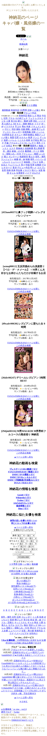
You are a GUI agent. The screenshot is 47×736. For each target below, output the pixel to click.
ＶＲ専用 (13, 564)
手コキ (18, 126)
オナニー (18, 135)
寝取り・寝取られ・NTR (17, 628)
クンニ (36, 137)
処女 (32, 620)
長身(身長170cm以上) (23, 594)
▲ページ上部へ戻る (23, 457)
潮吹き (31, 124)
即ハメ (33, 167)
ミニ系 (35, 617)
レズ (34, 115)
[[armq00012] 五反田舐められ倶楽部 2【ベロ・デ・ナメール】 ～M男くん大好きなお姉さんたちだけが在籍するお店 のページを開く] (23, 261)
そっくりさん (20, 622)
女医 (40, 170)
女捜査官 (20, 173)
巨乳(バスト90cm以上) (23, 589)
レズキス (39, 118)
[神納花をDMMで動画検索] (21, 103)
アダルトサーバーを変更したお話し (27, 650)
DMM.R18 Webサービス (22, 720)
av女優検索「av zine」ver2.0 (14, 709)
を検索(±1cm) (23, 520)
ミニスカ (21, 140)
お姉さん (8, 124)
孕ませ (33, 628)
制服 (28, 159)
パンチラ (32, 143)
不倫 (6, 143)
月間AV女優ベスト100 (23, 571)
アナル (11, 118)
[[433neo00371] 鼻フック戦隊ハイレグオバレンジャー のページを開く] (23, 207)
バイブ (28, 173)
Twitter (16, 712)
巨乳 (6, 118)
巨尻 (17, 137)
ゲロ (44, 165)
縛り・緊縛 (23, 121)
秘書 (16, 159)
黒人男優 (38, 148)
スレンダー (16, 132)
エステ (12, 148)
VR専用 (23, 110)
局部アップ (40, 135)
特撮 (28, 165)
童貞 (15, 167)
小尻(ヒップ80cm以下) (23, 597)
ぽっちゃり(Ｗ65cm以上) (23, 600)
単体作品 (15, 110)
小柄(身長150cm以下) (23, 592)
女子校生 (35, 140)
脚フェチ (19, 620)
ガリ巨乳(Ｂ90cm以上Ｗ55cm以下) (23, 602)
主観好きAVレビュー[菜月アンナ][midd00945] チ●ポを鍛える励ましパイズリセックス (23, 655)
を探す (23, 497)
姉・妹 (22, 159)
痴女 (30, 115)
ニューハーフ (17, 162)
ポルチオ (36, 173)
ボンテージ (14, 157)
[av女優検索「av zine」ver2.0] (23, 2)
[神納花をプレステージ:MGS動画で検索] (26, 103)
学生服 (19, 170)
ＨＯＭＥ (23, 701)
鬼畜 (12, 137)
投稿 (9, 170)
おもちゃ (23, 137)
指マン (35, 170)
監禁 (32, 165)
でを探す (23, 472)
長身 (13, 170)
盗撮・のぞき (18, 151)
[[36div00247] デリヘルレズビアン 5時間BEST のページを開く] (23, 372)
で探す (23, 469)
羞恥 (18, 129)
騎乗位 (31, 135)
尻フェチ (41, 129)
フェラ (31, 118)
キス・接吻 (22, 124)
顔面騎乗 (29, 148)
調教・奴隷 (31, 129)
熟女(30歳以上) (23, 583)
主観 (29, 110)
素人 (6, 157)
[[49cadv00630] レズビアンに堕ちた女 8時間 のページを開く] (23, 318)
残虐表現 (24, 157)
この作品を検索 (23, 234)
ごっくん (40, 132)
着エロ (31, 157)
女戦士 (9, 146)
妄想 (4, 170)
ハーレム (12, 140)
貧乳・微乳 (40, 157)
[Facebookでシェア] (28, 36)
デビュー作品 (30, 113)
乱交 (12, 135)
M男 (31, 121)
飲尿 (30, 137)
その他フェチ (21, 118)
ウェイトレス (14, 165)
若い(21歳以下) (23, 581)
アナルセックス (16, 143)
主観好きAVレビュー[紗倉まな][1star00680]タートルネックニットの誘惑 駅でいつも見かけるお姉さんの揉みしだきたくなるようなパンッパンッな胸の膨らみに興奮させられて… (23, 666)
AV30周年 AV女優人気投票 (23, 574)
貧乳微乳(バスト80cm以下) (23, 586)
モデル (11, 625)
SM (14, 124)
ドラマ (37, 124)
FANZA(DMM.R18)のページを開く (23, 231)
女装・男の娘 (27, 631)
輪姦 (41, 146)
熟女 (39, 115)
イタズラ (27, 170)
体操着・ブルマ (31, 162)
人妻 (8, 121)
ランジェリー (7, 159)
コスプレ (41, 167)
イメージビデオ (21, 633)
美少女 (14, 121)
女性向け (33, 633)
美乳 (38, 143)
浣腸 (23, 129)
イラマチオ (9, 126)
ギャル (12, 173)
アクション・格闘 (30, 154)
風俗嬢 (35, 564)
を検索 (23, 523)
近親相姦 (26, 132)
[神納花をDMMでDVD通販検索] (23, 103)
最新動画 (6, 110)
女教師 (38, 165)
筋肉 (12, 620)
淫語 (13, 129)
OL (25, 143)
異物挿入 (20, 148)
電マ (23, 165)
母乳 (32, 159)
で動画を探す (23, 483)
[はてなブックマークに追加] (30, 36)
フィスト (7, 132)
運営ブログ (6, 712)
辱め (24, 126)
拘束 (28, 126)
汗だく (8, 129)
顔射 (28, 140)
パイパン (39, 159)
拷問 (25, 135)
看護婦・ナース (32, 151)
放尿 (6, 140)
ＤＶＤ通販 (32, 105)
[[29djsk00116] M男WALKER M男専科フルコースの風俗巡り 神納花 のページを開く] (23, 426)
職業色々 (34, 146)
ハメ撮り (36, 110)
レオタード (7, 167)
